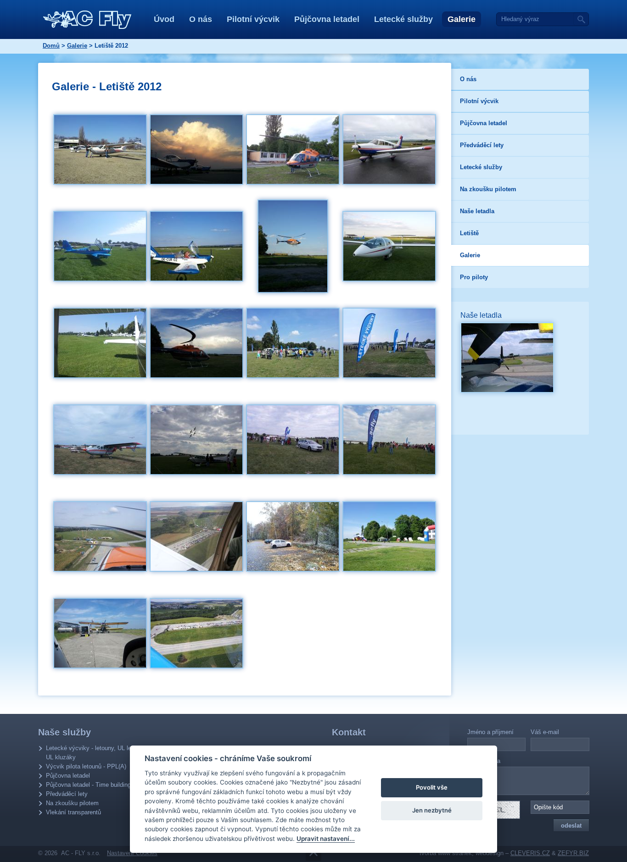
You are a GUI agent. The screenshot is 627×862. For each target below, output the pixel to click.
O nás (200, 19)
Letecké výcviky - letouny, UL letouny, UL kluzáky (96, 753)
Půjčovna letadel (326, 19)
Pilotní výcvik (253, 19)
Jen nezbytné (432, 810)
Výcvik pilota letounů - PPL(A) (86, 766)
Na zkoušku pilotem (72, 803)
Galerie (462, 19)
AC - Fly (87, 20)
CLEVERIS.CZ (530, 853)
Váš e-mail (545, 732)
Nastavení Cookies (132, 853)
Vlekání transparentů (73, 812)
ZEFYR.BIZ (573, 853)
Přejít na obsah (313, 853)
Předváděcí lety (67, 793)
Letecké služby (403, 19)
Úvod (164, 19)
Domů (51, 45)
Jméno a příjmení (490, 732)
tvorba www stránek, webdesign (462, 853)
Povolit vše (432, 787)
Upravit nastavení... (326, 838)
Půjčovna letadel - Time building (88, 784)
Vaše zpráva (483, 760)
